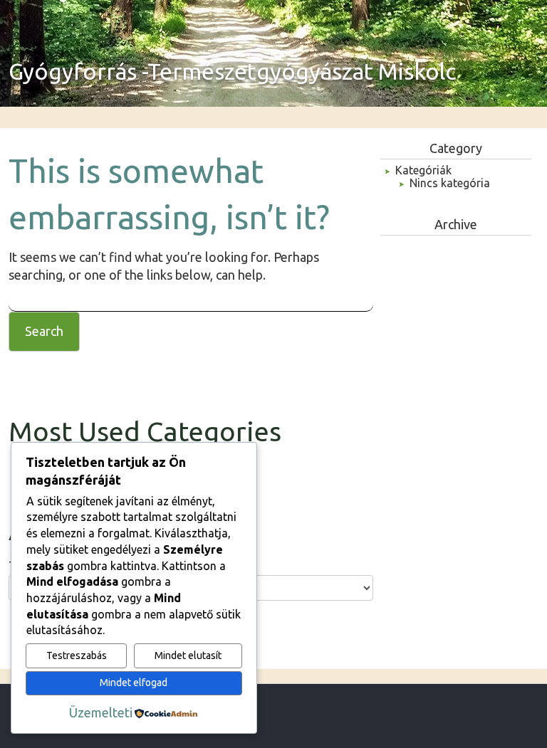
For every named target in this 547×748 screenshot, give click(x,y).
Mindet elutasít (188, 655)
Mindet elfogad (133, 682)
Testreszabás (76, 655)
